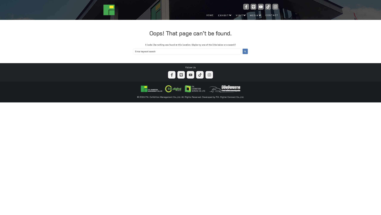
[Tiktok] (268, 7)
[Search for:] (187, 51)
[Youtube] (261, 7)
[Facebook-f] (246, 7)
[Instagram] (275, 7)
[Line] (253, 7)
